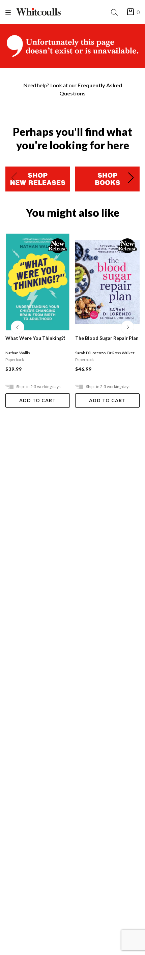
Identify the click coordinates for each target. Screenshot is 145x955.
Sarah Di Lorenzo (90, 352)
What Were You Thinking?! (35, 338)
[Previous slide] (14, 179)
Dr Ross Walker (121, 352)
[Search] (115, 12)
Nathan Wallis (17, 352)
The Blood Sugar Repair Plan (107, 338)
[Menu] (10, 12)
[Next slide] (130, 179)
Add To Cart (37, 400)
